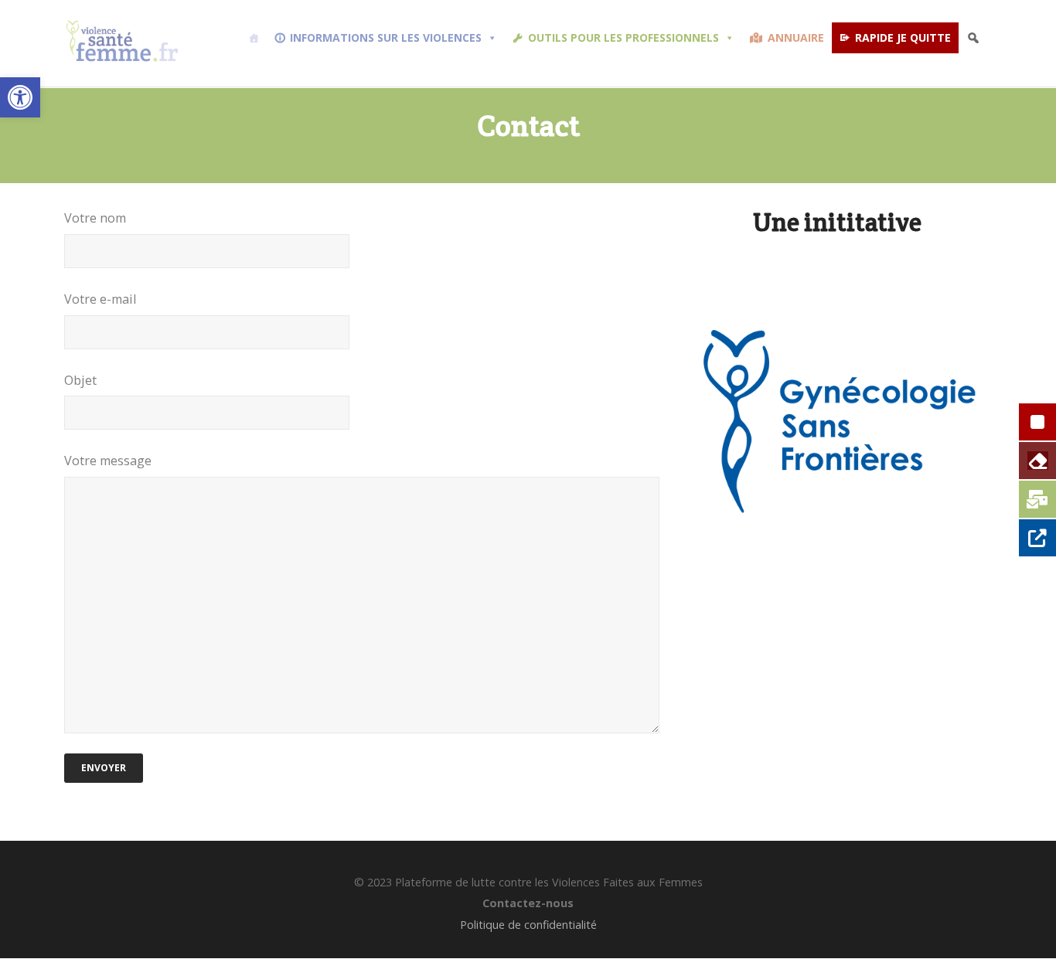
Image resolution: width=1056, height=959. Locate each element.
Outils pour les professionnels (623, 37)
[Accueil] (253, 37)
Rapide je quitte (903, 37)
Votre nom (95, 217)
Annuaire (796, 37)
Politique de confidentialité (528, 924)
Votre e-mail (100, 299)
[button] (20, 97)
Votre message (108, 460)
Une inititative (837, 222)
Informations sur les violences (386, 37)
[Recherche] (973, 37)
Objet (80, 380)
